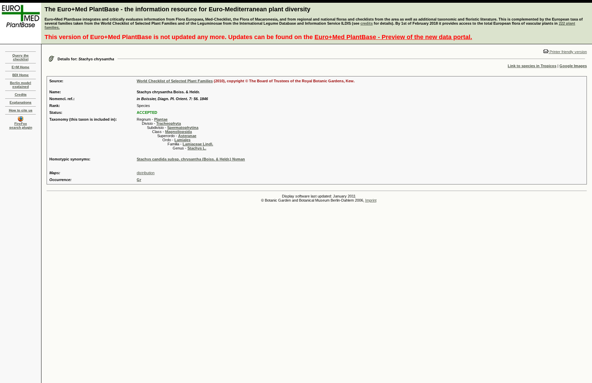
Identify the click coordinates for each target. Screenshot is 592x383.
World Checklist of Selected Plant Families (175, 81)
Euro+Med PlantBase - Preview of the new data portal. (393, 37)
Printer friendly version (567, 52)
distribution (146, 173)
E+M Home (20, 67)
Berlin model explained (20, 84)
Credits (21, 94)
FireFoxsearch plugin (20, 125)
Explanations (21, 102)
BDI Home (20, 75)
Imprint (371, 200)
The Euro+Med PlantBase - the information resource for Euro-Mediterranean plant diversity (177, 9)
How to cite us (21, 110)
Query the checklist (20, 57)
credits (366, 23)
